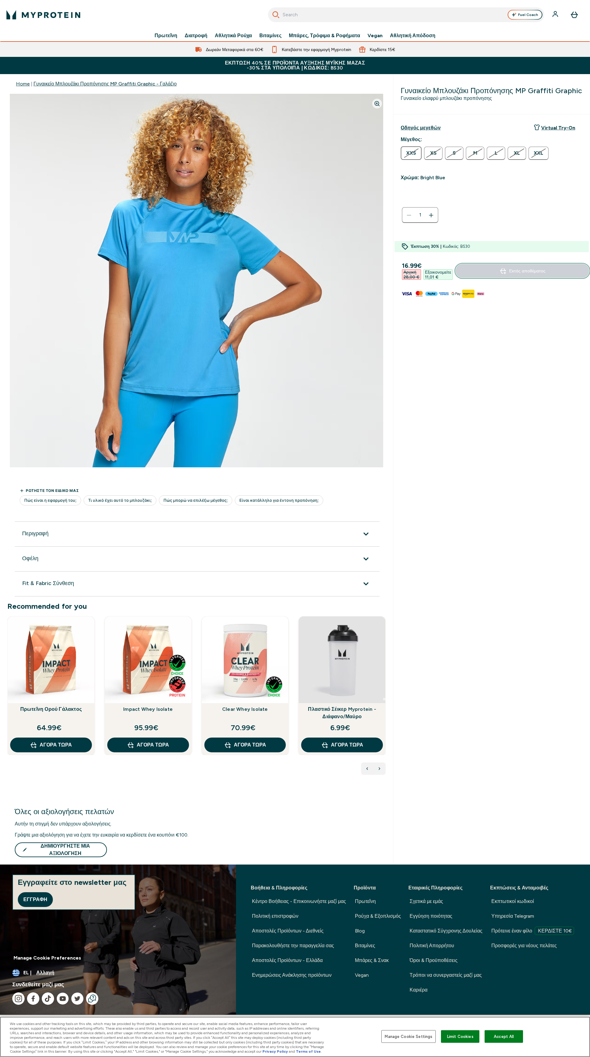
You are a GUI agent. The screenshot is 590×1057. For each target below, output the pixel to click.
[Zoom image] (377, 104)
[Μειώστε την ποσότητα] (409, 215)
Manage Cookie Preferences (47, 957)
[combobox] (406, 14)
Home (23, 83)
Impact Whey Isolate (148, 709)
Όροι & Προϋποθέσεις (434, 960)
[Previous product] (367, 768)
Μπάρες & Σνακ (372, 960)
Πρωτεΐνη (166, 35)
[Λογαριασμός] (556, 14)
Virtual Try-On (558, 127)
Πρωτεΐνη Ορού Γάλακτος (51, 709)
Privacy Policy (275, 1051)
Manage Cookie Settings (408, 1036)
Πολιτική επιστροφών (275, 916)
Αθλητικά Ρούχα (233, 35)
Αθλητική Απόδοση (412, 35)
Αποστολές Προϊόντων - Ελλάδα (287, 960)
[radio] (411, 153)
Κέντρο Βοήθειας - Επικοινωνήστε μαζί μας (299, 901)
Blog (360, 930)
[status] (420, 215)
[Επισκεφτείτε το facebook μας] (33, 998)
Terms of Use (308, 1051)
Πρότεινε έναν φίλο (531, 930)
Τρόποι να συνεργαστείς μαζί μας (446, 975)
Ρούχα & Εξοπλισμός (378, 916)
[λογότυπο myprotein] (43, 15)
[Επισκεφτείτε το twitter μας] (77, 998)
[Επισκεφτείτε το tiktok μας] (48, 998)
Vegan (375, 35)
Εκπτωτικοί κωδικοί (512, 901)
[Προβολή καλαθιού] (574, 15)
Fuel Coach (528, 15)
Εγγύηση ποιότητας (431, 916)
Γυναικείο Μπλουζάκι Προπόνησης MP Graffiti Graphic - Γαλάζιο (105, 83)
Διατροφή (196, 35)
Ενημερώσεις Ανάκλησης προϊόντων (292, 975)
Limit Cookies (460, 1036)
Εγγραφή (35, 899)
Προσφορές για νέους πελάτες (524, 945)
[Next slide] (384, 699)
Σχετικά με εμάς (426, 901)
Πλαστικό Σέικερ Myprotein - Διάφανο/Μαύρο (342, 713)
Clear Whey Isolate (245, 709)
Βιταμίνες (270, 35)
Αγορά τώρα (56, 744)
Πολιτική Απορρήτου (432, 945)
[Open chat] (92, 998)
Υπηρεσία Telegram (512, 916)
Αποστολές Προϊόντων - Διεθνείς (288, 930)
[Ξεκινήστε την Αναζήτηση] (276, 14)
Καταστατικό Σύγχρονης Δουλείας (446, 930)
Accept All (504, 1036)
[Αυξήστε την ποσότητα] (431, 215)
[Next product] (379, 768)
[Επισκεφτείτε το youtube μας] (63, 998)
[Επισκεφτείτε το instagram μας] (18, 998)
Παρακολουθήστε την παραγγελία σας (293, 945)
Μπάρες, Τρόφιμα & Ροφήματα (324, 35)
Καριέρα (418, 989)
